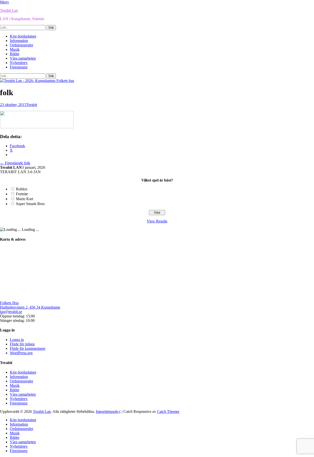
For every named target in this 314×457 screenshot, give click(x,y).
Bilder (14, 54)
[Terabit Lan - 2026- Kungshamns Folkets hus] (37, 80)
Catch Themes (168, 411)
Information (19, 41)
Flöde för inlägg (22, 344)
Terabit (31, 105)
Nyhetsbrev (19, 63)
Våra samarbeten (23, 58)
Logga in (17, 340)
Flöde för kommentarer (27, 348)
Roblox (21, 189)
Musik (15, 49)
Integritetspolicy (108, 411)
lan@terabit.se (11, 312)
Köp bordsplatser (23, 36)
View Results (157, 221)
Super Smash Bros (30, 204)
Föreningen (18, 67)
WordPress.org (21, 353)
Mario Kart (24, 199)
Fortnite (22, 194)
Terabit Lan (9, 10)
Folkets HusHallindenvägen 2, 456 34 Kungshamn (30, 305)
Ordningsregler (21, 45)
